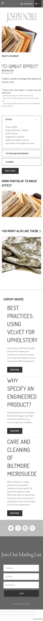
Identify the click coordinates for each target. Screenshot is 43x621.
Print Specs (10, 171)
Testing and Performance (17, 153)
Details (8, 119)
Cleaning (9, 162)
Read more (14, 369)
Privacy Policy (37, 619)
